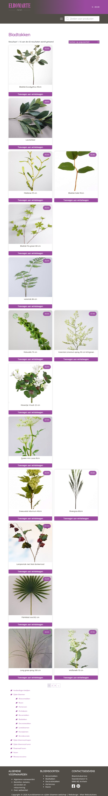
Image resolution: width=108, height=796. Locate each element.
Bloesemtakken (24, 699)
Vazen (15, 752)
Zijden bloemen (19, 694)
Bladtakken (23, 719)
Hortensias (50, 784)
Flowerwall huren (19, 748)
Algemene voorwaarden (24, 779)
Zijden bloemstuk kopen (22, 740)
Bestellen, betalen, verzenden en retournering (22, 785)
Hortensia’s (23, 707)
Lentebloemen (24, 728)
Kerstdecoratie (24, 736)
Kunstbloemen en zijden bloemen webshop (47, 794)
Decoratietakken (25, 723)
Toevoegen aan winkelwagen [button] (30, 94)
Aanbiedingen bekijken (21, 690)
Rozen (21, 703)
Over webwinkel (21, 790)
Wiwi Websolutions (88, 794)
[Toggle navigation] (61, 19)
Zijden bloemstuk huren (22, 744)
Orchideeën (23, 711)
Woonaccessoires (19, 757)
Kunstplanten (23, 732)
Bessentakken (24, 715)
